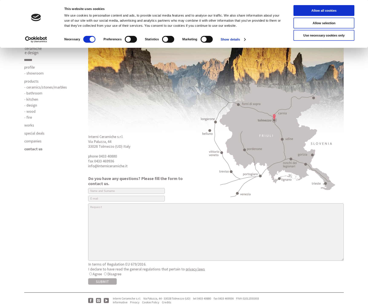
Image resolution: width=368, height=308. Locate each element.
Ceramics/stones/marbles (46, 87)
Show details (230, 39)
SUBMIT (102, 281)
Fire (29, 117)
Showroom (35, 73)
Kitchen (32, 99)
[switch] (131, 39)
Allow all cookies (323, 10)
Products (31, 81)
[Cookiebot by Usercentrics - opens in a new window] (36, 39)
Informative (120, 302)
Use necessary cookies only (324, 35)
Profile (29, 67)
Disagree (114, 273)
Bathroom (34, 93)
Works (29, 125)
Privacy (134, 302)
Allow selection (324, 23)
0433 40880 (204, 298)
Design (31, 105)
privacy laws (195, 269)
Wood (31, 111)
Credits (166, 302)
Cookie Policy (150, 302)
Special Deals (34, 133)
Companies (33, 141)
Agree (97, 273)
